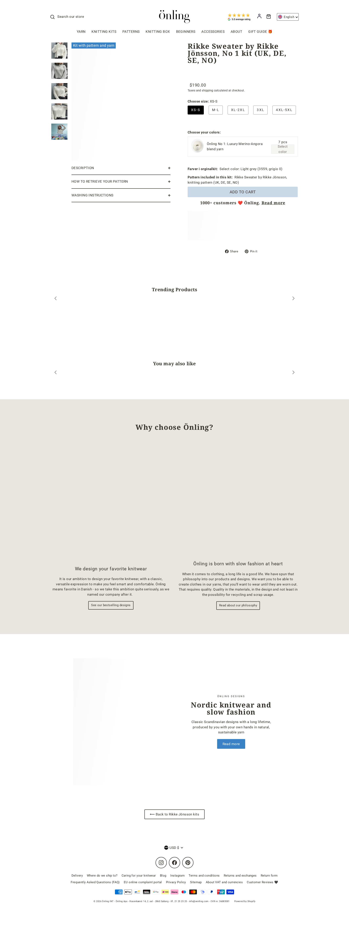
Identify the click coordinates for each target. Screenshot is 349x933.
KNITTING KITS (103, 32)
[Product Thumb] (59, 50)
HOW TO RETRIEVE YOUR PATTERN (99, 181)
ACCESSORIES (213, 32)
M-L (215, 110)
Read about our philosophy (238, 605)
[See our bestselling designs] (110, 502)
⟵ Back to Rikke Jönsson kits (174, 814)
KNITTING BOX (158, 32)
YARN (81, 32)
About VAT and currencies (224, 882)
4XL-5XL (284, 110)
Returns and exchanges (240, 875)
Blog (163, 875)
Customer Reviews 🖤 (262, 882)
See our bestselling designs (110, 605)
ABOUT (236, 32)
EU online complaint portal (143, 882)
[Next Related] (293, 373)
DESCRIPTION (82, 168)
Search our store (70, 17)
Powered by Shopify (244, 901)
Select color (283, 149)
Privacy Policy (176, 882)
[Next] (293, 299)
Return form (269, 875)
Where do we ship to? (102, 875)
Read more (273, 202)
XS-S (195, 110)
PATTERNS (131, 32)
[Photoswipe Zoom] (120, 100)
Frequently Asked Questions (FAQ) (95, 882)
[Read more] (120, 721)
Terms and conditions (204, 875)
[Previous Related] (55, 373)
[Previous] (55, 299)
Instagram (177, 875)
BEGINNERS (186, 32)
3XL (260, 110)
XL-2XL (238, 110)
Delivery (77, 875)
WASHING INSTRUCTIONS (92, 195)
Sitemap (196, 882)
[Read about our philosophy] (238, 499)
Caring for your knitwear (139, 875)
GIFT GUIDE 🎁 (260, 32)
